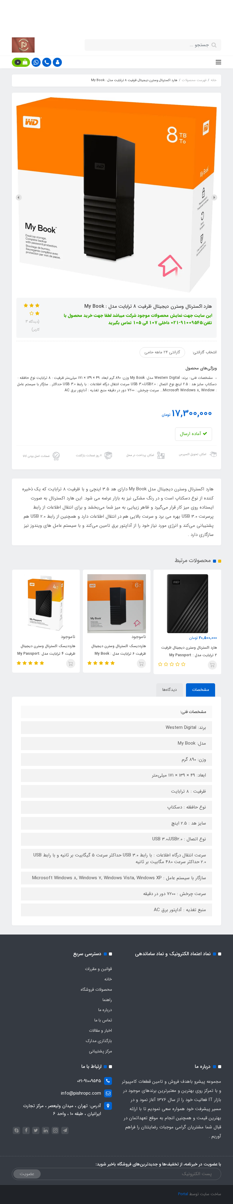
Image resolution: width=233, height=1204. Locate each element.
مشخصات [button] (200, 689)
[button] (57, 62)
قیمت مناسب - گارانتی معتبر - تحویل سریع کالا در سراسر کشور (116, 10)
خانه (108, 979)
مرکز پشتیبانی (100, 1051)
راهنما (107, 999)
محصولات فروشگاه (96, 989)
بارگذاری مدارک (99, 1041)
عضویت (27, 1174)
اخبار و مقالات (100, 1030)
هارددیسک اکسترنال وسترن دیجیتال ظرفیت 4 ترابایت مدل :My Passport (46, 650)
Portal (183, 1194)
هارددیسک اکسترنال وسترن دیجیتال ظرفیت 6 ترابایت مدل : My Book (118, 650)
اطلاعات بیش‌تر (113, 24)
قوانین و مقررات (98, 969)
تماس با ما (103, 1020)
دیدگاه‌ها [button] (169, 689)
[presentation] (214, 197)
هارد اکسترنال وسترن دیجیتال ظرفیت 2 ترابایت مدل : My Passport (189, 651)
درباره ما (105, 1010)
